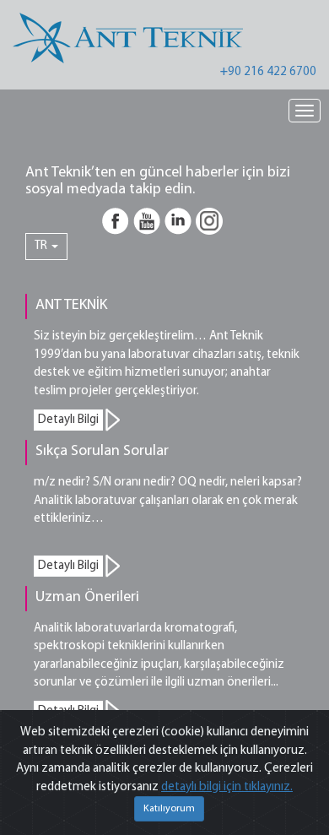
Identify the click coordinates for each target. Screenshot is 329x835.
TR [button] (42, 246)
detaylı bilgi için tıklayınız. (227, 787)
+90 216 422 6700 (268, 72)
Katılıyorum (169, 809)
